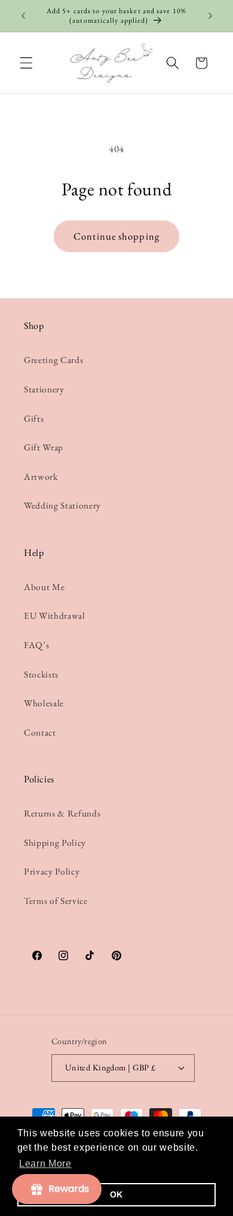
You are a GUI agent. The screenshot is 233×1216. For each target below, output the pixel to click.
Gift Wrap (43, 447)
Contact (40, 732)
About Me (44, 586)
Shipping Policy (55, 842)
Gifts (34, 418)
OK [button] (116, 1194)
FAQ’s (36, 645)
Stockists (41, 674)
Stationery (44, 389)
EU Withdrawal (54, 615)
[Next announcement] (210, 16)
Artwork (41, 476)
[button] (26, 63)
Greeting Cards (53, 359)
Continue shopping (116, 236)
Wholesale (44, 703)
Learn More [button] (45, 1163)
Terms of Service (56, 900)
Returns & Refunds (62, 813)
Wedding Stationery (62, 505)
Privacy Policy (51, 871)
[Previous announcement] (23, 16)
